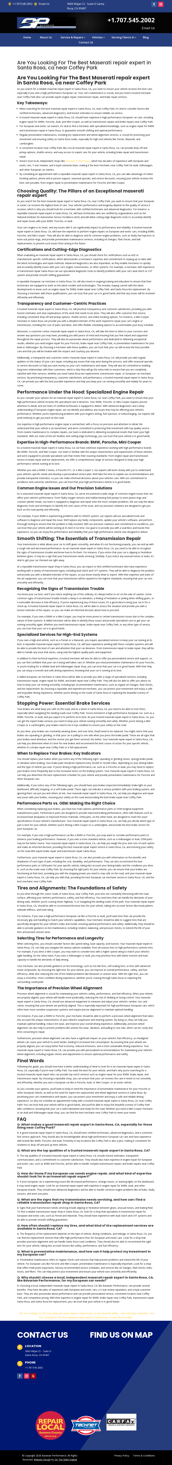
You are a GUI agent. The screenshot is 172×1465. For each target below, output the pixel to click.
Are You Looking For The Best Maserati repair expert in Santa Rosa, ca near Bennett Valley (68, 1313)
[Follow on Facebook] (154, 4)
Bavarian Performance (78, 161)
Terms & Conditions (144, 1455)
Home (27, 37)
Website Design (42, 1459)
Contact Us (86, 42)
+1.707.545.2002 (34, 1367)
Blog (146, 37)
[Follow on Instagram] (160, 4)
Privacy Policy (121, 1455)
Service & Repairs (72, 37)
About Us (46, 37)
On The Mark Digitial (66, 1459)
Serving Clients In (123, 37)
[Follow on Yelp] (33, 1376)
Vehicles (97, 37)
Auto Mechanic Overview (134, 1313)
